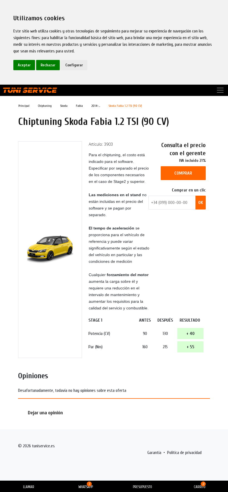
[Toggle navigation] (220, 90)
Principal (23, 106)
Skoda (64, 106)
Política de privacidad (184, 452)
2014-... (95, 106)
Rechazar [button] (48, 65)
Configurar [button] (74, 65)
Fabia (79, 106)
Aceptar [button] (24, 65)
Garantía (154, 452)
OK (200, 202)
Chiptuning (45, 106)
